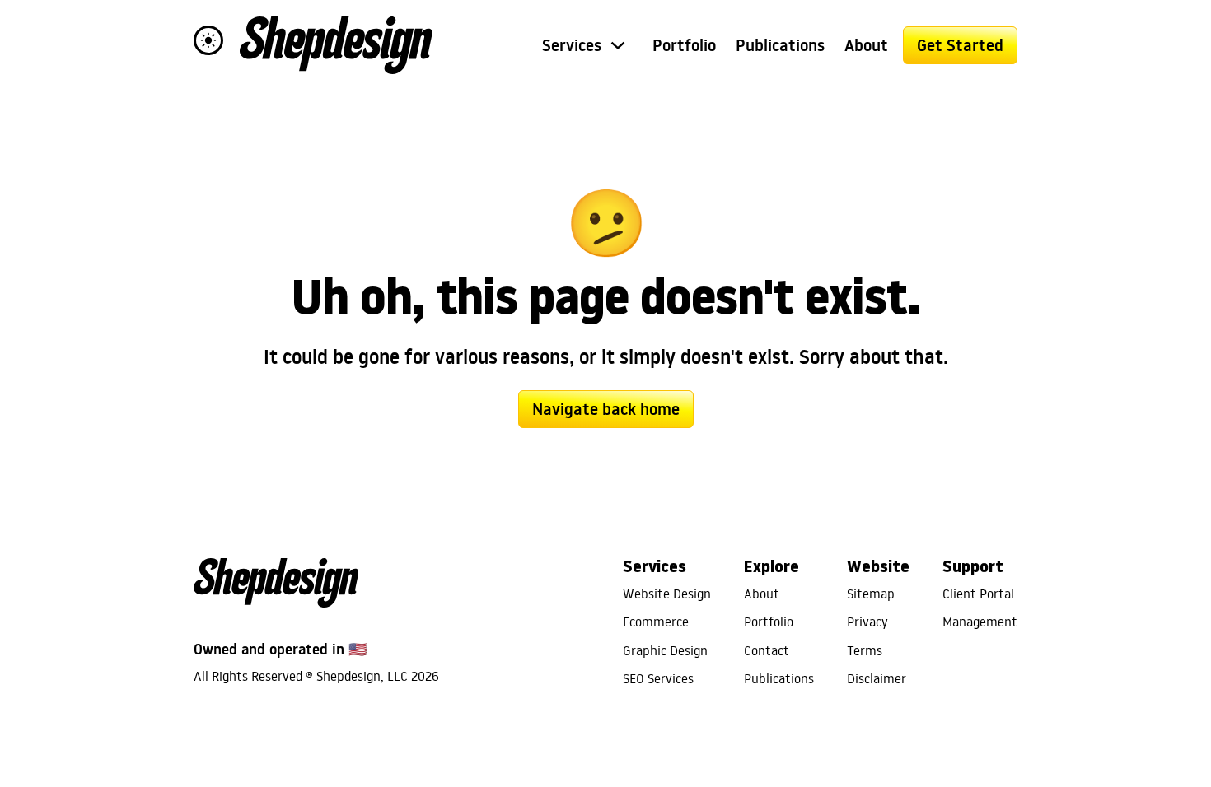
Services (571, 45)
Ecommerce (656, 621)
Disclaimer (876, 678)
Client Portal (978, 593)
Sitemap (871, 593)
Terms (864, 650)
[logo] (336, 45)
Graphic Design (665, 650)
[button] (208, 40)
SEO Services (658, 678)
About (866, 45)
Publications (780, 45)
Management (979, 621)
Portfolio (684, 45)
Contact (766, 650)
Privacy (867, 621)
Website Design (667, 593)
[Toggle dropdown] (618, 45)
